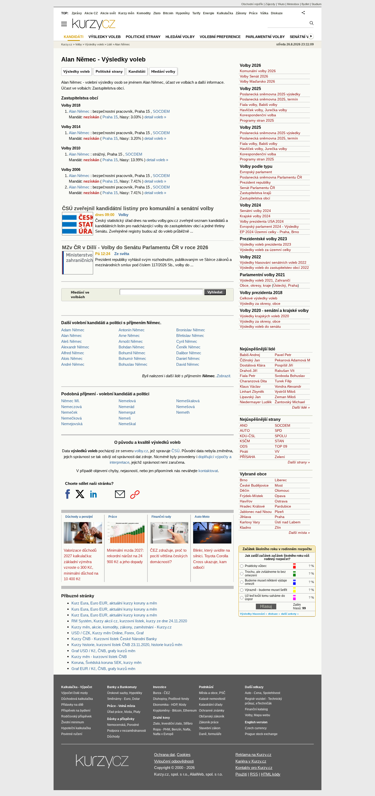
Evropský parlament (256, 172)
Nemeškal (127, 424)
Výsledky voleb (76, 71)
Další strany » (299, 462)
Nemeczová (71, 407)
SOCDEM (161, 111)
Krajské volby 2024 (255, 216)
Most (279, 485)
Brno (295, 232)
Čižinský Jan (250, 360)
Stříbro (188, 723)
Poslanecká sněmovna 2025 (262, 99)
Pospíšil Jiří (284, 365)
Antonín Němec (132, 330)
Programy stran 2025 (257, 120)
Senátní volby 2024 (255, 211)
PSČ (222, 693)
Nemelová (127, 401)
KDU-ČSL (247, 436)
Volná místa (126, 706)
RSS (254, 774)
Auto (248, 693)
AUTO (245, 430)
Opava (280, 496)
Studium (316, 4)
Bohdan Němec (132, 347)
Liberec (281, 480)
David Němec (187, 364)
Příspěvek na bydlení (75, 710)
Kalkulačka (225, 13)
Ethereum (190, 710)
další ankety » (290, 613)
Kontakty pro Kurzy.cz (253, 767)
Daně (203, 734)
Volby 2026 (250, 65)
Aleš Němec (71, 341)
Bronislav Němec (190, 330)
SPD (278, 430)
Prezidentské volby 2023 (263, 239)
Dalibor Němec (188, 353)
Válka (264, 13)
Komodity (144, 13)
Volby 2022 (250, 257)
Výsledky (291, 226)
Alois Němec (72, 358)
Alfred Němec (72, 353)
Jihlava (245, 517)
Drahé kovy (161, 717)
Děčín (244, 490)
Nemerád (126, 407)
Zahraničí (282, 280)
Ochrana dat (164, 754)
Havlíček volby (251, 110)
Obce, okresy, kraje (255, 285)
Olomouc (282, 490)
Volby (123, 214)
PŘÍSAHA (247, 457)
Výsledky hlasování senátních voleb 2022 (273, 262)
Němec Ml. (70, 401)
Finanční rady (161, 517)
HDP (174, 704)
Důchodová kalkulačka (77, 699)
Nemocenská (116, 725)
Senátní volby (304, 37)
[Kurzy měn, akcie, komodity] (103, 763)
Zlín (278, 527)
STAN (279, 441)
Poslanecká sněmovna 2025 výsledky (270, 94)
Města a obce (208, 693)
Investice (159, 687)
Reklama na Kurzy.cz (253, 754)
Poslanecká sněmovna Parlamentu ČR (271, 177)
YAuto (281, 4)
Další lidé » (301, 407)
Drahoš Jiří (248, 371)
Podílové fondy (178, 699)
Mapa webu (262, 715)
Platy (136, 712)
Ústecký (279, 285)
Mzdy (182, 704)
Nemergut (127, 412)
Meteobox (293, 4)
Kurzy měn (126, 13)
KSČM (245, 441)
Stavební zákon (209, 728)
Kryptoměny (161, 710)
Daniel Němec (188, 358)
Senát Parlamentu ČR (257, 188)
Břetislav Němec (190, 335)
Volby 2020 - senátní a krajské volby (274, 310)
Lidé (109, 44)
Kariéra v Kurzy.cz (250, 761)
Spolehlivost (271, 693)
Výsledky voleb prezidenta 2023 (265, 244)
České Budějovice (254, 485)
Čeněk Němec (188, 347)
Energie (208, 13)
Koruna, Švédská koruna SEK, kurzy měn (106, 662)
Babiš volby (268, 105)
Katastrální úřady (210, 704)
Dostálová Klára (252, 365)
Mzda (128, 712)
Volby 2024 (250, 205)
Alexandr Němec (75, 347)
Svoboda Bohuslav (290, 376)
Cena (257, 693)
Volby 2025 (250, 88)
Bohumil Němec (132, 353)
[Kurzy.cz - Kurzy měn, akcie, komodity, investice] (93, 28)
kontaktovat (208, 471)
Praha (284, 232)
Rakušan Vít (284, 371)
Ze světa (121, 253)
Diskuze (277, 13)
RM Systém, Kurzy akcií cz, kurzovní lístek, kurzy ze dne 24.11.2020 (129, 621)
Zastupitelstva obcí (255, 198)
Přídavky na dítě (72, 704)
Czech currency (256, 728)
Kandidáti (137, 71)
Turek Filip (283, 381)
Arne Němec (129, 335)
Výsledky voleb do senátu (260, 326)
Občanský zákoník (211, 716)
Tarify (196, 13)
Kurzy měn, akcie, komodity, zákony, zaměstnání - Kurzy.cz (121, 627)
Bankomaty (128, 687)
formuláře (214, 734)
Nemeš (125, 418)
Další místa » (299, 532)
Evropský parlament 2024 (260, 226)
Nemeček (69, 412)
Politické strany (109, 71)
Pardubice (283, 506)
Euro (127, 699)
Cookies (184, 754)
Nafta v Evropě (163, 734)
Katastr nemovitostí (212, 699)
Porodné (133, 725)
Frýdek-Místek (251, 496)
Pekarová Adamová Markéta (297, 360)
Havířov (246, 501)
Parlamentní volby (265, 37)
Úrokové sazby (117, 693)
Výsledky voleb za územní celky (265, 250)
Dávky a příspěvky (120, 719)
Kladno (245, 527)
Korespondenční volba (258, 115)
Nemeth (183, 412)
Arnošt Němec (131, 341)
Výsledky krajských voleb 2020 (264, 316)
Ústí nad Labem (288, 522)
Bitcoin (168, 13)
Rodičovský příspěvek (76, 716)
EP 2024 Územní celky (258, 232)
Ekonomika (161, 704)
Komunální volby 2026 (258, 71)
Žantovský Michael (290, 402)
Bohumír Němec (132, 358)
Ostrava (281, 501)
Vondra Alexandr (288, 386)
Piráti (244, 451)
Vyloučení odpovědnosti (174, 761)
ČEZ (167, 693)
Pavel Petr (283, 355)
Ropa (157, 729)
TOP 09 (281, 446)
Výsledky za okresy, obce (260, 303)
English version (256, 722)
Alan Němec (80, 111)
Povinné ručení (71, 734)
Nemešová (185, 407)
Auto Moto (202, 517)
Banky (112, 687)
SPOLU (281, 436)
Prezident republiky (255, 182)
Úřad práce (115, 712)
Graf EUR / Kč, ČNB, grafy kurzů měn (103, 668)
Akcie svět (108, 13)
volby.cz (141, 451)
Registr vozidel (255, 699)
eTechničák (264, 703)
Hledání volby (163, 71)
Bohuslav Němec (133, 364)
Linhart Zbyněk (252, 391)
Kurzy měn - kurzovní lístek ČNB (99, 656)
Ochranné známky (211, 710)
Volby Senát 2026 (254, 76)
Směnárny (114, 699)
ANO (243, 425)
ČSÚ (175, 451)
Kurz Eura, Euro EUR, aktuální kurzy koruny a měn (114, 603)
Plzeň (279, 512)
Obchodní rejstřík (252, 4)
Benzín (176, 729)
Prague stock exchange (261, 734)
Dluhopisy (160, 699)
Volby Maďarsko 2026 (257, 81)
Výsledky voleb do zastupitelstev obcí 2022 (274, 268)
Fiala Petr (247, 376)
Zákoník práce (209, 722)
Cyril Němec (186, 341)
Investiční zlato (171, 723)
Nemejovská (71, 424)
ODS (243, 446)
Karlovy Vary (250, 522)
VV (277, 451)
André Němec (72, 364)
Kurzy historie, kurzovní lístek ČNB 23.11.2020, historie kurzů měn (126, 644)
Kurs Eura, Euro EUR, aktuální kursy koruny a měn (114, 609)
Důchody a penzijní (79, 517)
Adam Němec (72, 330)
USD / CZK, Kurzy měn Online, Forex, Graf (107, 633)
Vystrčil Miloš (285, 391)
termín (293, 99)
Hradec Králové (252, 506)
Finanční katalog (256, 709)
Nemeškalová (187, 401)
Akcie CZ (91, 13)
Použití (241, 774)
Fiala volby (248, 105)
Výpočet (86, 687)
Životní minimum (72, 722)
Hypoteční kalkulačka (76, 728)
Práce (112, 517)
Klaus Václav (250, 386)
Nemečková (71, 418)
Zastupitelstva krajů (255, 193)
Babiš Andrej (250, 355)
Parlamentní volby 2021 (262, 275)
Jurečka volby (276, 110)
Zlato (156, 13)
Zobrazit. (224, 376)
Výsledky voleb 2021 (256, 280)
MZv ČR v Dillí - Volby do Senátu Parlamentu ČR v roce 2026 (135, 247)
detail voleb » (155, 117)
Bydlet (305, 4)
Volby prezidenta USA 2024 (262, 221)
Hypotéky (183, 13)
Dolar (136, 699)
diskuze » (274, 613)
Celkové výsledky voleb (258, 298)
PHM (166, 729)
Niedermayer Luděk (256, 402)
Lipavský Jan (250, 397)
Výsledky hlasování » (253, 613)
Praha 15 (110, 117)
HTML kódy (270, 774)
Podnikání (206, 687)
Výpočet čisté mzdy (74, 693)
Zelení (280, 457)
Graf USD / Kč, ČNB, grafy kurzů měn (103, 651)
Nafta (186, 729)
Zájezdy (270, 4)
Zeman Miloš (285, 397)
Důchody (113, 736)
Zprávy (77, 13)
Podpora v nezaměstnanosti (126, 730)
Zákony (241, 13)
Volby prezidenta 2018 (261, 292)
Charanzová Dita (253, 381)
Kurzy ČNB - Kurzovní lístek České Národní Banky (114, 639)
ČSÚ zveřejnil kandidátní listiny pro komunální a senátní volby (138, 208)
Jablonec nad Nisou (256, 512)
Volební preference (220, 37)
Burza (157, 693)
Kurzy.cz (66, 44)
